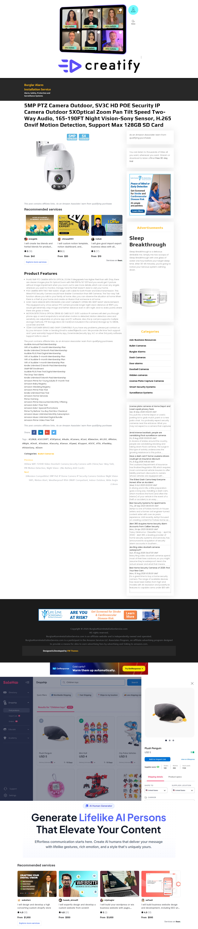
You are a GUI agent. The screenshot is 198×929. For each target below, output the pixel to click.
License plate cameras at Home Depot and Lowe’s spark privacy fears (150, 407)
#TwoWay (107, 443)
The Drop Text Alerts (34, 374)
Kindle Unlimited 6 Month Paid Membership (45, 377)
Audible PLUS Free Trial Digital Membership (44, 371)
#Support (82, 443)
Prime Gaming (31, 399)
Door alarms (136, 363)
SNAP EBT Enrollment (34, 368)
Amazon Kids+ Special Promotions (41, 408)
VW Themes (72, 651)
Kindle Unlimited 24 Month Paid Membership (45, 350)
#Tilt (98, 443)
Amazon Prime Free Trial (36, 389)
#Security (54, 443)
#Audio (65, 439)
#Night (25, 443)
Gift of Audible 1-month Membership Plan (44, 362)
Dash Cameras (137, 357)
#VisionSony (28, 447)
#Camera (74, 439)
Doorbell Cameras (139, 369)
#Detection (93, 439)
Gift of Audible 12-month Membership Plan (45, 347)
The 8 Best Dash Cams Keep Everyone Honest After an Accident (147, 481)
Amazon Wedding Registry (37, 386)
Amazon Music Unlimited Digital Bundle (43, 417)
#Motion (112, 439)
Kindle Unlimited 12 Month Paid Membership (45, 365)
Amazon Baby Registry (35, 383)
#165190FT (43, 439)
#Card (83, 439)
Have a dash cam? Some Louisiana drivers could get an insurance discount (149, 457)
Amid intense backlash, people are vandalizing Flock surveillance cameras (148, 434)
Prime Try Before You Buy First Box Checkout (45, 411)
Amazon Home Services (36, 395)
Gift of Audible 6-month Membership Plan (44, 359)
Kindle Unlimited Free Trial (36, 392)
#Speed (73, 443)
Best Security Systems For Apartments (148, 503)
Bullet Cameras (46, 453)
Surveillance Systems (141, 392)
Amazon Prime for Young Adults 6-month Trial (46, 380)
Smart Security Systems (142, 386)
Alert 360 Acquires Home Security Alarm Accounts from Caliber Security (148, 525)
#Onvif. (33, 443)
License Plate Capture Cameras (146, 381)
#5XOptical (55, 439)
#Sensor (64, 443)
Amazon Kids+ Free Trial (35, 405)
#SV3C (91, 443)
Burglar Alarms (137, 351)
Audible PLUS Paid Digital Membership (42, 353)
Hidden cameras (138, 375)
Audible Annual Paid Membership (40, 344)
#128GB (32, 439)
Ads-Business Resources (142, 340)
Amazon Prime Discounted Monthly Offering (45, 401)
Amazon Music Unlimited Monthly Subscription (46, 414)
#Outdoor (43, 443)
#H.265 (103, 439)
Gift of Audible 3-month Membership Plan (44, 356)
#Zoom (39, 447)
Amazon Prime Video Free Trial (39, 420)
